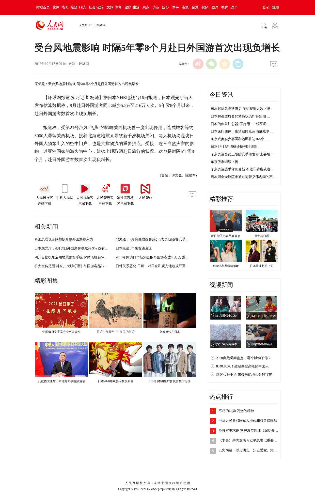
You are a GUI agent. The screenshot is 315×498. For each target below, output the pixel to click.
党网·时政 (60, 7)
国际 (165, 7)
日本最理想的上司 (261, 266)
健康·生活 (132, 7)
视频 (205, 7)
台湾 (195, 7)
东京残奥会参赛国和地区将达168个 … (239, 139)
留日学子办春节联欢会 (225, 236)
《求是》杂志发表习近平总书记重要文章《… (253, 440)
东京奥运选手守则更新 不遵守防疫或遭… (242, 169)
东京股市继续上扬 (224, 162)
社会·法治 (96, 7)
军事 (175, 7)
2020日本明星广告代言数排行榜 (169, 381)
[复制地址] (238, 64)
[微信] (211, 64)
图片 (214, 7)
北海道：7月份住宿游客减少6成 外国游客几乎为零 (154, 239)
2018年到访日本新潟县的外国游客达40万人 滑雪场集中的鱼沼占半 (166, 257)
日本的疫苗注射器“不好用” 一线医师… (240, 124)
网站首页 (43, 7)
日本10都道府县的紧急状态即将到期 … (240, 116)
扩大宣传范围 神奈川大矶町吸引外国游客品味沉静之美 (76, 266)
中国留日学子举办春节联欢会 (61, 332)
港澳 (185, 7)
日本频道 (99, 25)
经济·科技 (78, 7)
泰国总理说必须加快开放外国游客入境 (63, 239)
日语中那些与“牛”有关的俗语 (116, 332)
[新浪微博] (198, 64)
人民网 (83, 25)
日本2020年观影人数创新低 (115, 381)
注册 (275, 7)
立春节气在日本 (169, 332)
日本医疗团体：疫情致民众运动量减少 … (242, 131)
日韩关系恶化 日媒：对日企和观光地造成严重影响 (154, 266)
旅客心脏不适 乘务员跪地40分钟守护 (244, 374)
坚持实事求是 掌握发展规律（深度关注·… (251, 430)
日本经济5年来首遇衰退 (134, 248)
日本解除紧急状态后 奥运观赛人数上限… (242, 109)
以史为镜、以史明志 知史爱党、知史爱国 (251, 450)
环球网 (84, 64)
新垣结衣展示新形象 (225, 266)
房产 (234, 7)
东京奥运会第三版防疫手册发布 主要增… (242, 154)
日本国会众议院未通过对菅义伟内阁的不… (243, 177)
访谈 (155, 7)
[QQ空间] (224, 64)
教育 (224, 7)
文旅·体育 (114, 7)
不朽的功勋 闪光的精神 (236, 411)
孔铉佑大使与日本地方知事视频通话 (61, 381)
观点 (145, 7)
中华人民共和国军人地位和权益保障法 (248, 421)
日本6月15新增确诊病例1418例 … (236, 146)
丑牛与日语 (261, 236)
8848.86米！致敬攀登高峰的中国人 (242, 366)
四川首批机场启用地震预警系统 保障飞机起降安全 (72, 257)
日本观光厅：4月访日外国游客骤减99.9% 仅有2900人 (74, 248)
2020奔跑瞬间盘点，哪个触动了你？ (243, 358)
